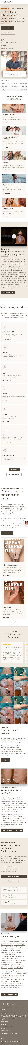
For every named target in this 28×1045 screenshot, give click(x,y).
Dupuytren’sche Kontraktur (8, 954)
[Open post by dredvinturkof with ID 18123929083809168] (21, 674)
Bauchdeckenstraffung (18, 943)
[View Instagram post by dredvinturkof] (13, 680)
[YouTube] (5, 1038)
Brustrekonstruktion (19, 945)
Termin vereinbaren (8, 33)
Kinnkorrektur (18, 964)
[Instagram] (3, 1038)
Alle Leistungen (14, 469)
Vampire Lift (16, 981)
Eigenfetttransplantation (8, 956)
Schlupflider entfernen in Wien (10, 977)
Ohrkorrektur (18, 974)
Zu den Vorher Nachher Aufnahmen (12, 830)
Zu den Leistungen (8, 28)
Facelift (16, 274)
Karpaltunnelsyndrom (7, 964)
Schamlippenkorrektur (17, 975)
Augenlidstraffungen (9, 814)
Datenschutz (15, 1041)
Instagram (5, 760)
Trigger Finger (9, 981)
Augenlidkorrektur (12, 272)
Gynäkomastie (22, 272)
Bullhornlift (4, 952)
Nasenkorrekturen (6, 818)
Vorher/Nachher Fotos (14, 474)
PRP (9, 975)
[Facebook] (1, 1038)
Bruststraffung (5, 947)
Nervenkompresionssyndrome (9, 970)
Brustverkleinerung (14, 951)
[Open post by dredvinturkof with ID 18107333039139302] (7, 688)
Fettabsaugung (20, 956)
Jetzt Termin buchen (14, 876)
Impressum (8, 1041)
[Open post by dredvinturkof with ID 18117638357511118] (7, 674)
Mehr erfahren (6, 575)
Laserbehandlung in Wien (8, 966)
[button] (2, 1042)
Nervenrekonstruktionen (8, 972)
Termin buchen (4, 1033)
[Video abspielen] (14, 236)
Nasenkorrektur (5, 274)
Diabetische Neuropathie (15, 952)
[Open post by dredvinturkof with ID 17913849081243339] (21, 688)
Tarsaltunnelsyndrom (7, 979)
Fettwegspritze (5, 958)
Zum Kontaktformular (14, 881)
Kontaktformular (13, 1033)
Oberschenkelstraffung (7, 974)
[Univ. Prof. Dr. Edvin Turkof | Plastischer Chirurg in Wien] (7, 2)
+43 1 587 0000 (12, 897)
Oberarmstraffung (21, 972)
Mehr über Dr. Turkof (7, 292)
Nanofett (10, 968)
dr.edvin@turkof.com (13, 904)
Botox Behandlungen (7, 945)
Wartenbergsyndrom (7, 983)
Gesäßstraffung (20, 960)
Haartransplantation (15, 962)
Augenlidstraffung (6, 943)
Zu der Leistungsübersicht (9, 994)
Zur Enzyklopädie (7, 533)
